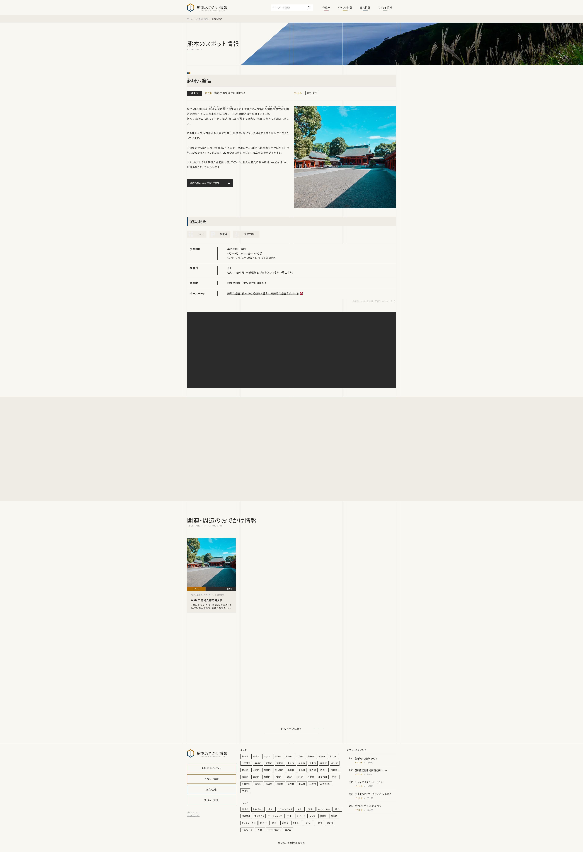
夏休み (245, 809)
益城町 (267, 777)
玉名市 (278, 756)
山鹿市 (311, 756)
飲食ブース (258, 809)
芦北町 (311, 777)
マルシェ (297, 823)
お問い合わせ (193, 815)
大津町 (256, 770)
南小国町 (279, 770)
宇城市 (258, 763)
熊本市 (194, 93)
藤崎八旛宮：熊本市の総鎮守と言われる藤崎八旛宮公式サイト (263, 293)
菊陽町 (267, 770)
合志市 (291, 763)
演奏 (310, 809)
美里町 (301, 763)
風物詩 (334, 816)
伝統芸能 (246, 816)
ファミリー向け (249, 823)
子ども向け (247, 830)
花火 (308, 823)
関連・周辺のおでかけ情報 (204, 182)
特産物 (323, 816)
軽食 (260, 830)
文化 (289, 816)
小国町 (291, 770)
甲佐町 (278, 777)
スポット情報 (385, 7)
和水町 (245, 770)
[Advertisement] (216, 449)
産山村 (301, 770)
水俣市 (300, 756)
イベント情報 (345, 7)
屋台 (299, 809)
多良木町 (246, 784)
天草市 (280, 763)
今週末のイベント (211, 768)
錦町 (334, 777)
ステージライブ (285, 809)
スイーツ (301, 816)
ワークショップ (275, 816)
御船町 (245, 777)
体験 (270, 809)
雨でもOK (259, 816)
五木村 (291, 784)
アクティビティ (274, 830)
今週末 (326, 7)
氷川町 (300, 777)
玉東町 (312, 763)
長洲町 (334, 763)
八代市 (256, 756)
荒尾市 (289, 756)
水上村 (269, 784)
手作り (319, 823)
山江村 (301, 784)
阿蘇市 (269, 763)
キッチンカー (324, 809)
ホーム (190, 19)
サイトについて (194, 812)
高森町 (312, 770)
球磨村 (312, 784)
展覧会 (330, 823)
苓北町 (245, 790)
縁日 (337, 809)
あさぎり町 (325, 784)
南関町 (323, 763)
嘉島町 (256, 777)
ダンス (312, 816)
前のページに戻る (291, 728)
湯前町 (258, 784)
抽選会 (263, 823)
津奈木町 (322, 777)
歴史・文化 (312, 93)
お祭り (285, 823)
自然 (274, 823)
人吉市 (267, 756)
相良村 (280, 784)
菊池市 (322, 756)
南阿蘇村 (335, 770)
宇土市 (332, 756)
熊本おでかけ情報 (207, 7)
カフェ (288, 830)
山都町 (289, 777)
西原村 (323, 770)
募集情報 (365, 7)
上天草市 (246, 763)
